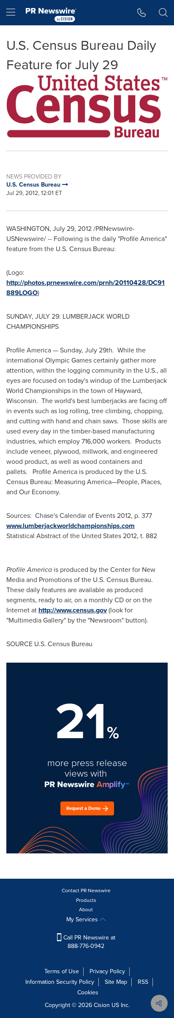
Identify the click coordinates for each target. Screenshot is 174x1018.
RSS (143, 981)
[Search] (163, 12)
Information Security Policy (59, 981)
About (86, 909)
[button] (87, 106)
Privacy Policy (107, 971)
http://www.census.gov (72, 610)
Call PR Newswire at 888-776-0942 (88, 941)
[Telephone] (141, 12)
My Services (83, 919)
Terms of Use (61, 971)
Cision (102, 1005)
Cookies (87, 992)
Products (86, 900)
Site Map (116, 981)
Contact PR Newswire (86, 890)
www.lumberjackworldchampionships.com (70, 526)
